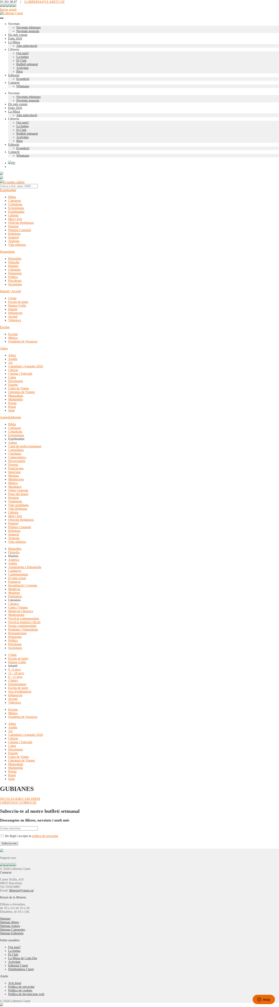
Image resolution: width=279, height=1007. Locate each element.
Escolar (5, 327)
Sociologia (15, 284)
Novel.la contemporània (23, 618)
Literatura (14, 269)
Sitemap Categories (12, 929)
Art (10, 362)
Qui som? (22, 53)
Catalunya (14, 570)
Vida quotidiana (18, 505)
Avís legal (14, 983)
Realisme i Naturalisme (23, 629)
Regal (12, 406)
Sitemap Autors (10, 926)
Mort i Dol (15, 219)
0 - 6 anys (14, 669)
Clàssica (13, 604)
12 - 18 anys (16, 673)
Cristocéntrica (17, 457)
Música (13, 337)
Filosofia (13, 262)
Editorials (15, 417)
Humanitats (7, 251)
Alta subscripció (26, 46)
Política (13, 277)
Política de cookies (20, 990)
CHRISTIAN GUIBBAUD (18, 802)
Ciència (13, 370)
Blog (19, 71)
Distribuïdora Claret (21, 969)
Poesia (12, 403)
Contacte (14, 82)
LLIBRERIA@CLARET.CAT (44, 1)
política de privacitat (45, 836)
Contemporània (18, 574)
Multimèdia (15, 399)
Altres (4, 348)
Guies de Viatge (18, 388)
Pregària (13, 497)
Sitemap (5, 918)
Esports (13, 384)
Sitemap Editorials (11, 933)
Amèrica (13, 559)
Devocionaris (16, 461)
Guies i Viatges (18, 607)
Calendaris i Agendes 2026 (25, 366)
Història (13, 266)
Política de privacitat (21, 986)
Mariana (13, 475)
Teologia (13, 241)
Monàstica (14, 486)
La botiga (22, 57)
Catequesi (14, 200)
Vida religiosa (17, 244)
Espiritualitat (8, 190)
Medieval (14, 589)
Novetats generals (27, 31)
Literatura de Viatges (21, 392)
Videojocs (14, 320)
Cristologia (15, 204)
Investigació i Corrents (22, 585)
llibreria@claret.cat (21, 890)
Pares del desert (18, 494)
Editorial (13, 75)
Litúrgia (13, 215)
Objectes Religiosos (21, 222)
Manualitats (15, 395)
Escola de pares (18, 302)
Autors (4, 417)
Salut (11, 410)
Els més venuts (17, 35)
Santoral (13, 237)
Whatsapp (22, 86)
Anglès (12, 359)
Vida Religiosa (17, 508)
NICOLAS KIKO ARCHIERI (20, 799)
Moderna (14, 592)
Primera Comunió (19, 230)
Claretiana (14, 453)
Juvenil (12, 316)
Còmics (13, 680)
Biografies (14, 258)
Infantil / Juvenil (10, 291)
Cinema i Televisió (20, 373)
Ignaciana (14, 472)
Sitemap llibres (9, 922)
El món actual (17, 578)
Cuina (12, 377)
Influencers (15, 313)
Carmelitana (16, 450)
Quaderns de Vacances (22, 341)
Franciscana (15, 468)
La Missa (14, 42)
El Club (21, 60)
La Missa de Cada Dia (22, 958)
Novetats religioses (28, 27)
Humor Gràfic (17, 305)
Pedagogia (15, 273)
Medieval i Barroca (20, 611)
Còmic (12, 298)
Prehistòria (15, 596)
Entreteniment (17, 684)
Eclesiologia (16, 208)
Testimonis (15, 501)
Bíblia (12, 197)
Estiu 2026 (15, 38)
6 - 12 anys (15, 677)
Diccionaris (15, 381)
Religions (14, 233)
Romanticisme (17, 633)
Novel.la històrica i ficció (24, 622)
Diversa (13, 464)
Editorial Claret (18, 965)
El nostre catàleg (14, 182)
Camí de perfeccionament (24, 446)
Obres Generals (18, 490)
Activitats (22, 68)
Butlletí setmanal (27, 64)
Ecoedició (22, 79)
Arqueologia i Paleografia (24, 567)
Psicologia (14, 280)
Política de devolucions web (26, 994)
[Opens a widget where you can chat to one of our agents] (263, 1000)
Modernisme (16, 615)
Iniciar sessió (8, 9)
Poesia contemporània (22, 626)
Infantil (12, 309)
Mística (13, 483)
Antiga (12, 563)
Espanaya (14, 581)
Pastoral (13, 226)
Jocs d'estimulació (19, 691)
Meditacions (16, 479)
